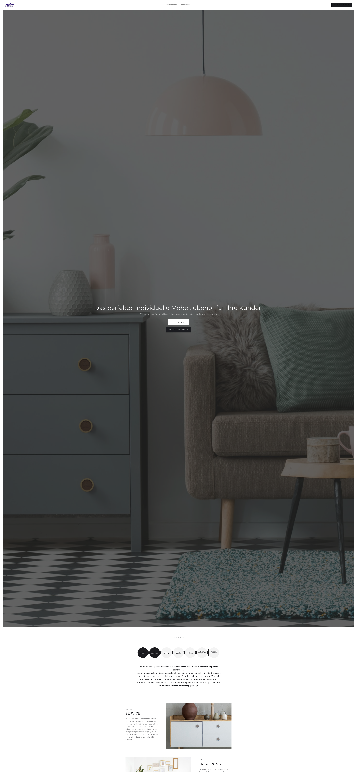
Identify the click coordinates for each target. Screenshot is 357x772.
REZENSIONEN (186, 5)
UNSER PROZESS (172, 5)
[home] (10, 5)
